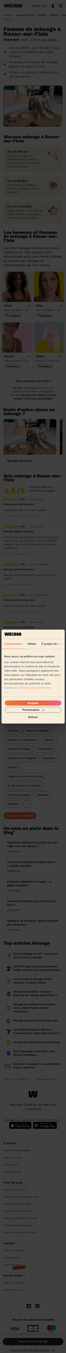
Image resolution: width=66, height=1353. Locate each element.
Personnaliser (31, 709)
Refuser (33, 716)
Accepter (33, 703)
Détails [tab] (31, 643)
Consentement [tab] (13, 643)
